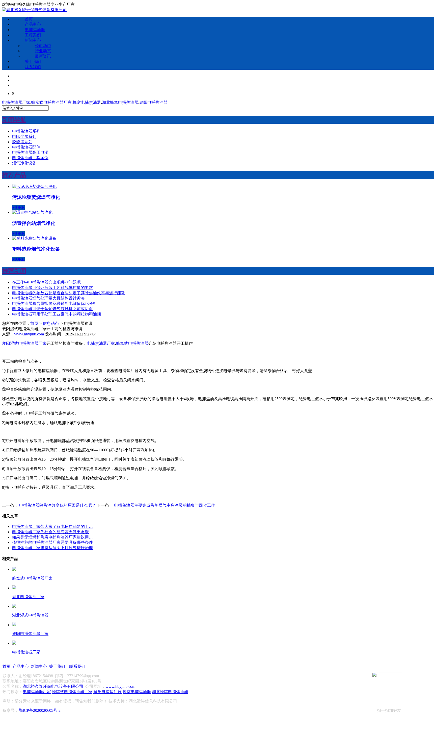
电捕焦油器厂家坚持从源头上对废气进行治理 (52, 548)
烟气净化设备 (24, 163)
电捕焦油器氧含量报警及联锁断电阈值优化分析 (54, 303)
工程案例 (33, 35)
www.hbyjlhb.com (29, 334)
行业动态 (43, 51)
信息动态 (51, 323)
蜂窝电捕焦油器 (87, 102)
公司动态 (43, 45)
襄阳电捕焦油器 (153, 102)
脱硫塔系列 (22, 142)
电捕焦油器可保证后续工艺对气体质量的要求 (52, 287)
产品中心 (33, 24)
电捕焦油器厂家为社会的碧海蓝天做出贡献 (50, 532)
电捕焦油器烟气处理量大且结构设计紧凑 (48, 298)
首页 (29, 19)
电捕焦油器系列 (26, 131)
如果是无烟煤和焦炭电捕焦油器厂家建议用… (52, 537)
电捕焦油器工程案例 (30, 158)
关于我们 (33, 61)
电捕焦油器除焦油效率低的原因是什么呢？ (57, 505)
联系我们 (33, 67)
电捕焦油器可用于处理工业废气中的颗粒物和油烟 (56, 314)
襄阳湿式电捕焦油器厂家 (24, 343)
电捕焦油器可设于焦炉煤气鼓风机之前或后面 (52, 309)
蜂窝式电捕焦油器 (132, 343)
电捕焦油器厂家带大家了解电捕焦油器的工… (52, 526)
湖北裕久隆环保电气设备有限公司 (53, 686)
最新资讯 (43, 56)
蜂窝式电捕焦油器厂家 (51, 102)
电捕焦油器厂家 (16, 102)
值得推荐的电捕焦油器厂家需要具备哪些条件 (52, 542)
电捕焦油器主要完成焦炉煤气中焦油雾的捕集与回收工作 (164, 505)
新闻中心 (33, 40)
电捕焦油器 (35, 30)
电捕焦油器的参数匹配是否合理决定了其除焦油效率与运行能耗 (68, 293)
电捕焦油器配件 (26, 147)
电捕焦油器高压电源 (30, 152)
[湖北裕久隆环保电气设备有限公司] (34, 10)
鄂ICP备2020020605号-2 (40, 710)
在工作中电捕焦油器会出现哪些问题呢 (46, 282)
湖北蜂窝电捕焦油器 (120, 102)
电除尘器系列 (24, 136)
